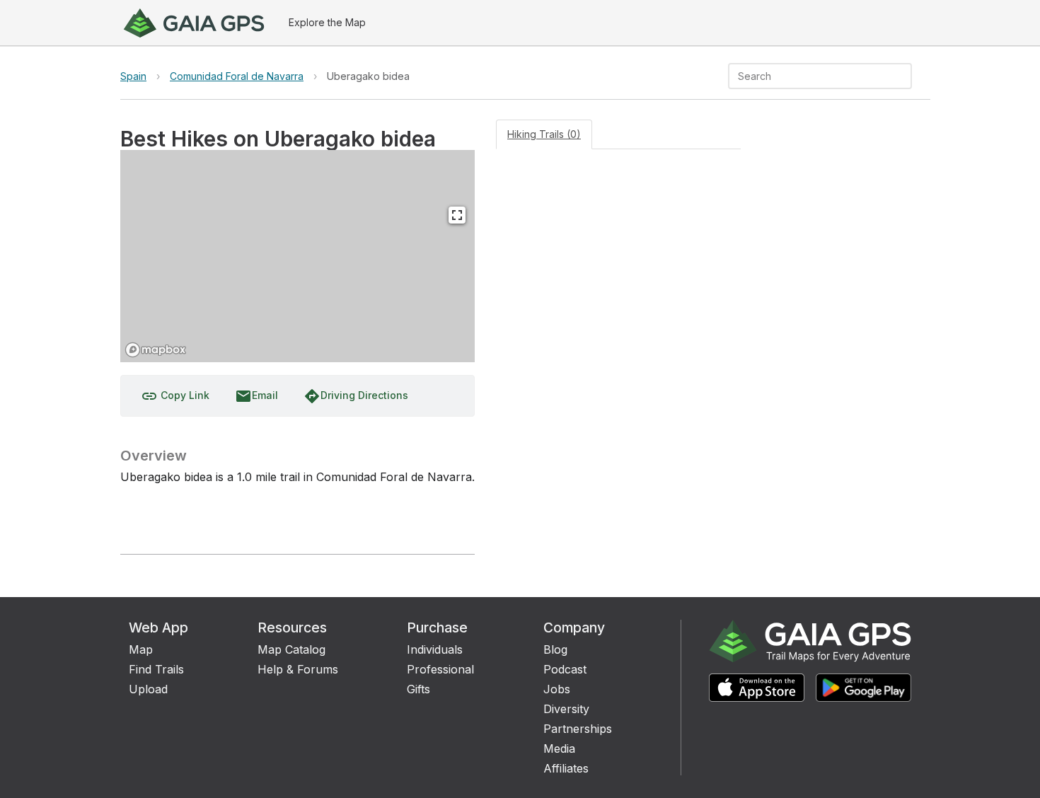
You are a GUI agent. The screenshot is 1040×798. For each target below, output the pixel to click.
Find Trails (156, 669)
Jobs (556, 689)
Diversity (566, 709)
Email (256, 396)
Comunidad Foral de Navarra (237, 76)
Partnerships (577, 729)
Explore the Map (327, 22)
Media (559, 748)
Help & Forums (298, 669)
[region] (297, 256)
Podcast (565, 669)
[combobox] (808, 76)
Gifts (418, 689)
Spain (133, 76)
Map (141, 649)
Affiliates (566, 768)
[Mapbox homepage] (156, 350)
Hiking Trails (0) (544, 134)
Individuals (435, 649)
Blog (555, 649)
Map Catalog (291, 649)
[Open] (905, 77)
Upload (148, 689)
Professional (440, 669)
